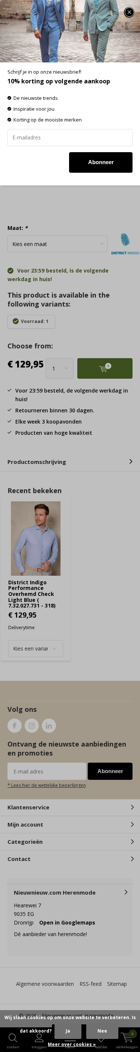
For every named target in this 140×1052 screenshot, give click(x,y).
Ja (68, 1031)
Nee (102, 1031)
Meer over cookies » (72, 1044)
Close (129, 12)
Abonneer (101, 162)
